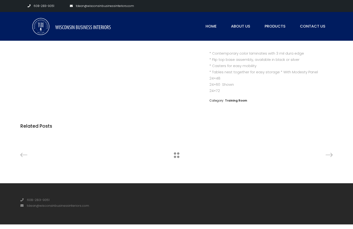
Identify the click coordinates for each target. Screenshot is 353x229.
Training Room (236, 100)
